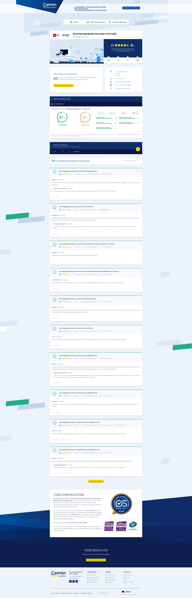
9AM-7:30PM (126, 88)
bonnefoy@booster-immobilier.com (123, 81)
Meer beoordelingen (95, 481)
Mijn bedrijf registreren (131, 8)
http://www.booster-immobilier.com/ (123, 85)
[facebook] (70, 581)
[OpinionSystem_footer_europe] (126, 590)
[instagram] (73, 581)
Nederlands (137, 1)
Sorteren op (129, 160)
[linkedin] (77, 581)
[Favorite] (138, 149)
